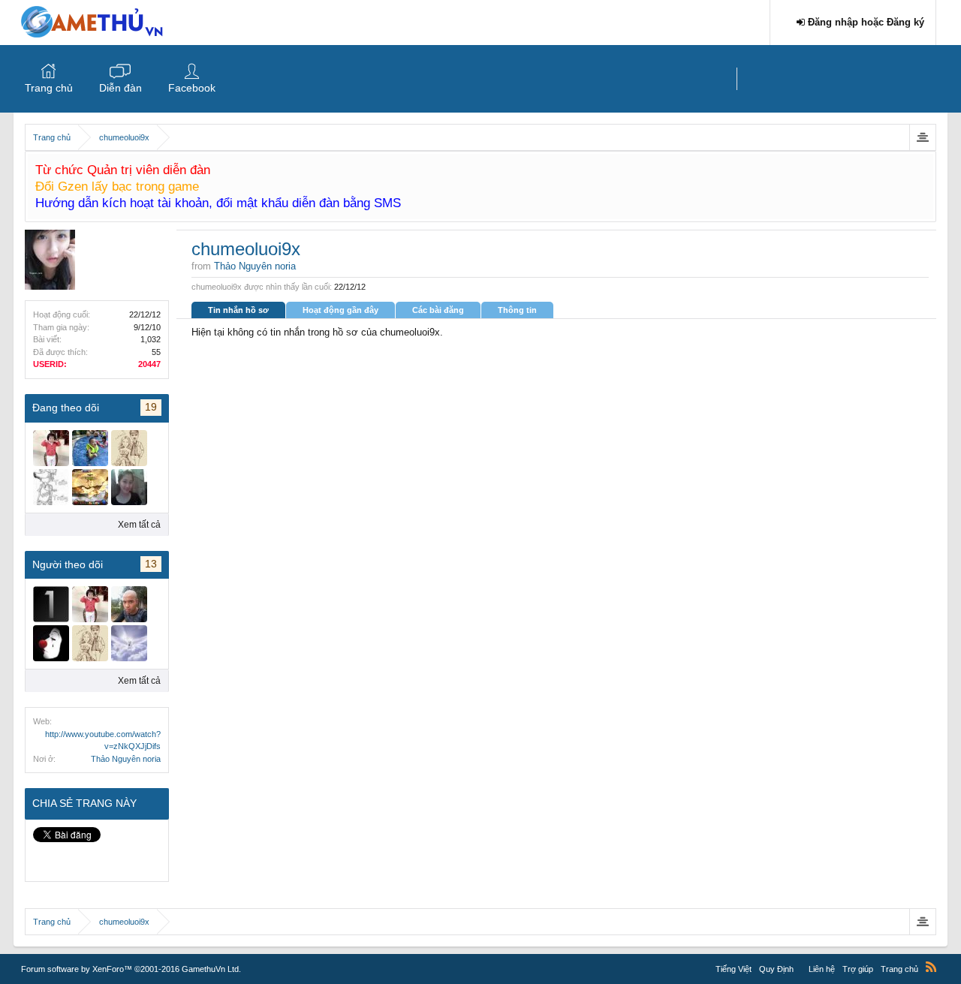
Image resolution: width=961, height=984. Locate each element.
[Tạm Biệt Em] (90, 487)
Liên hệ (822, 968)
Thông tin (517, 309)
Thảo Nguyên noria (126, 758)
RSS (931, 966)
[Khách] (51, 487)
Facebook (191, 88)
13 (151, 564)
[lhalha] (129, 487)
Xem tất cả (139, 524)
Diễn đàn (120, 88)
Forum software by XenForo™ (131, 968)
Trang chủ (49, 88)
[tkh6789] (51, 448)
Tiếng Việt (733, 968)
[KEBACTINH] (51, 643)
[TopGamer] (129, 604)
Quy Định (776, 968)
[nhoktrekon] (129, 448)
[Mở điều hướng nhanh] (922, 137)
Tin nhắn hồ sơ (238, 309)
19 (151, 407)
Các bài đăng (438, 309)
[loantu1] (51, 604)
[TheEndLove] (129, 643)
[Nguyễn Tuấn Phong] (90, 448)
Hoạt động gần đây (340, 309)
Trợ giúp (857, 968)
